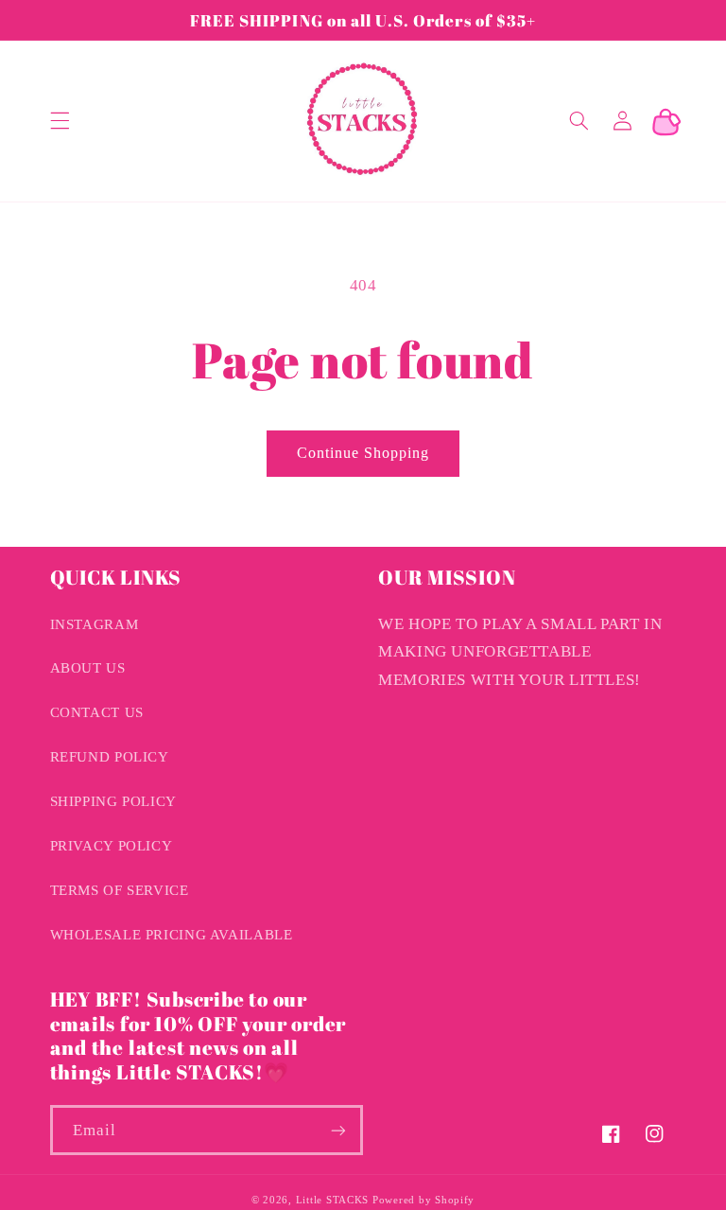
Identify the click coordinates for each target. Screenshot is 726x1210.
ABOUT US (88, 667)
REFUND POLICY (109, 756)
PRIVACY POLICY (111, 845)
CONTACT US (97, 712)
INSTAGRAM (94, 624)
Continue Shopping (363, 453)
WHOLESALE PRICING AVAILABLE (171, 934)
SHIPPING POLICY (113, 801)
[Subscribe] (338, 1130)
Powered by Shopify (423, 1200)
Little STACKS (333, 1200)
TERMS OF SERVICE (119, 890)
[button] (59, 121)
